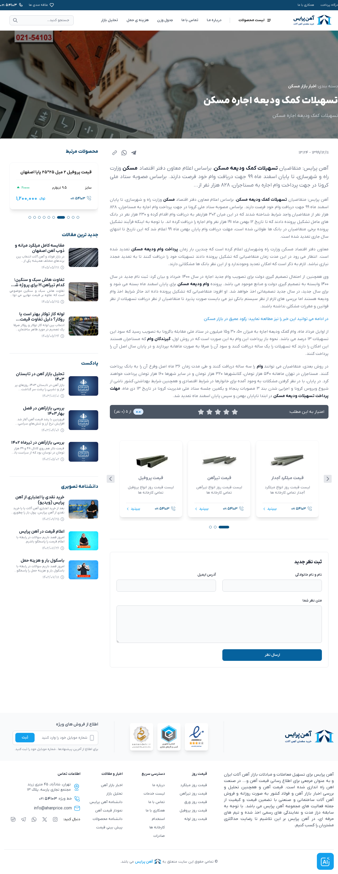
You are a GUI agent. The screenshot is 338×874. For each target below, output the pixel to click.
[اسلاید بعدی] (328, 478)
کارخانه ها (157, 827)
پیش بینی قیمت (109, 827)
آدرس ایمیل (207, 574)
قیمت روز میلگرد (193, 785)
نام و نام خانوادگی (308, 574)
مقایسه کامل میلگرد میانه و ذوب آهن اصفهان (39, 248)
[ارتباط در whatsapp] (34, 819)
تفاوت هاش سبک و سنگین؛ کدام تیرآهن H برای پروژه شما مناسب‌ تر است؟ (37, 285)
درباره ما (158, 785)
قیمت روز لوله (195, 819)
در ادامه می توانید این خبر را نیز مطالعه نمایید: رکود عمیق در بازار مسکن (266, 319)
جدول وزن (165, 20)
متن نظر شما (312, 600)
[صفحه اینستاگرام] (55, 819)
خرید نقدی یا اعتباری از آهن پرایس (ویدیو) (39, 500)
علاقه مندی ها (38, 5)
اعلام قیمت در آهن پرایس (41, 531)
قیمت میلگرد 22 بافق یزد (65, 172)
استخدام (158, 819)
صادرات (159, 835)
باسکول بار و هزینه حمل (42, 560)
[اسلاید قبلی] (110, 478)
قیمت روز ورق (195, 802)
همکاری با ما (306, 5)
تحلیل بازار (109, 20)
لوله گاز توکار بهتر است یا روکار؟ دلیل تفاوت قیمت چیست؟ (41, 319)
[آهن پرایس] (279, 736)
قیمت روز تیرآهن (193, 793)
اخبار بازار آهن (112, 785)
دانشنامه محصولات (108, 819)
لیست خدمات (154, 793)
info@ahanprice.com (53, 808)
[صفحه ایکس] (44, 819)
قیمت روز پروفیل (193, 810)
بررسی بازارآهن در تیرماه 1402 (37, 442)
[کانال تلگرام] (23, 819)
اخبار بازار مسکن (302, 86)
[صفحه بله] (13, 819)
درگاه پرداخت (329, 5)
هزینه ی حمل (137, 20)
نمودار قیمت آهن (109, 810)
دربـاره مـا (214, 20)
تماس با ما (189, 20)
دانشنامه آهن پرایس (106, 802)
